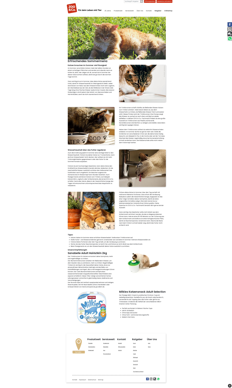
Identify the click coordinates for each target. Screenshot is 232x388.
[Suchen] (141, 1)
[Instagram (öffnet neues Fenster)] (151, 379)
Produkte (90, 343)
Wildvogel (135, 357)
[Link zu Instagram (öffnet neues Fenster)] (229, 29)
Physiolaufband (107, 354)
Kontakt (149, 11)
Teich (134, 368)
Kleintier (135, 350)
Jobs (149, 343)
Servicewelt (129, 11)
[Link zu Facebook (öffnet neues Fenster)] (229, 24)
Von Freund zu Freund (138, 371)
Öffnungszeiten (150, 1)
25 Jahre (108, 11)
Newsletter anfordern (164, 1)
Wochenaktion (91, 347)
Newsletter (105, 347)
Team (149, 347)
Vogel (134, 354)
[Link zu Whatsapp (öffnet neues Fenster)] (229, 38)
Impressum (82, 380)
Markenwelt (91, 350)
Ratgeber (158, 11)
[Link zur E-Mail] (229, 34)
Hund (134, 343)
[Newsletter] (154, 379)
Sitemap (100, 380)
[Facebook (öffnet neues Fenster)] (147, 379)
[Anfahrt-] (78, 346)
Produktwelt (118, 11)
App (104, 350)
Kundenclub (106, 343)
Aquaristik (135, 361)
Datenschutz (92, 380)
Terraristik (135, 364)
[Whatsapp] (158, 379)
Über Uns (140, 11)
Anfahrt (120, 350)
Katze (134, 347)
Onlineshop (168, 11)
